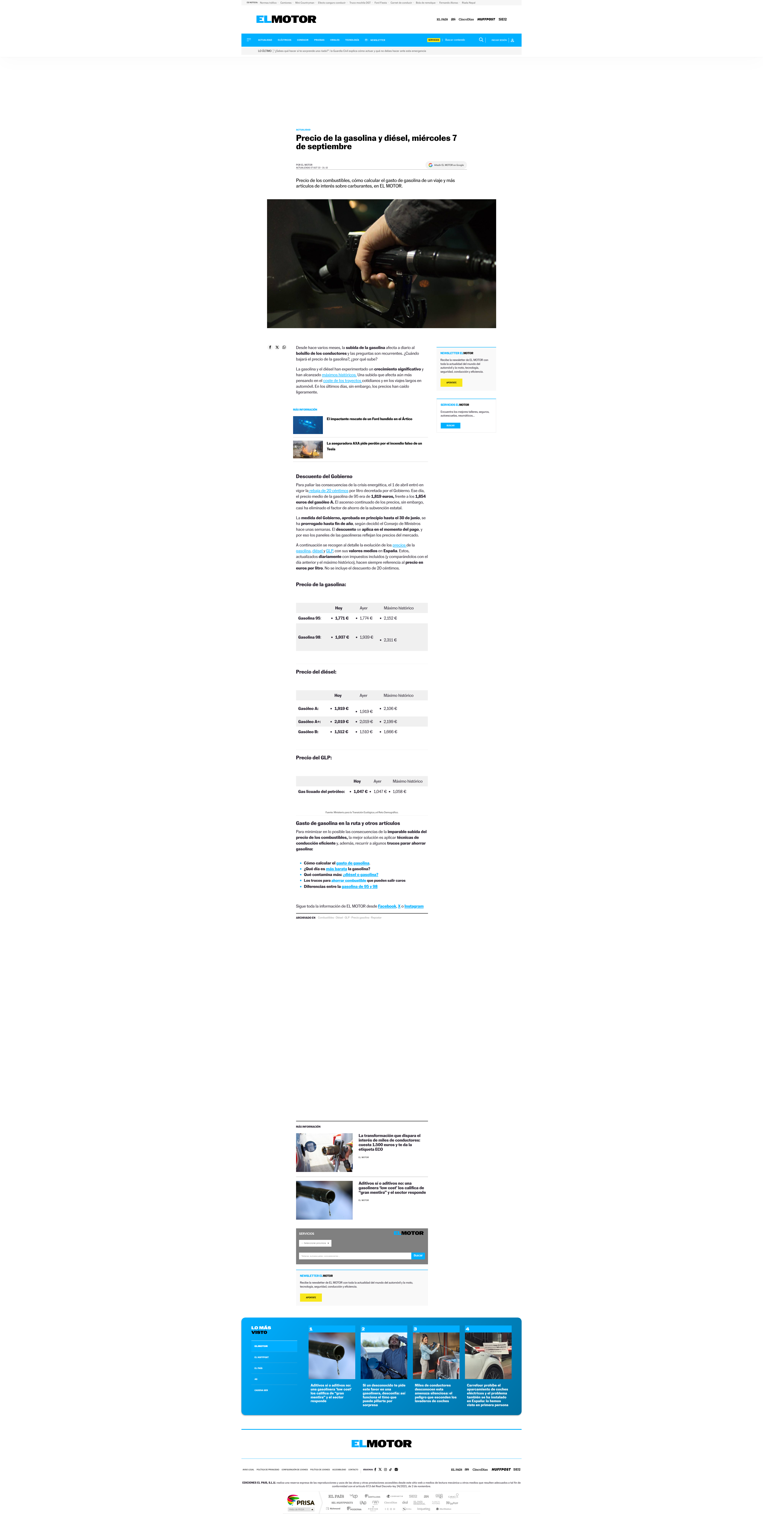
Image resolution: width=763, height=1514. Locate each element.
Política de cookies (320, 1470)
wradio (375, 1502)
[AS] (453, 19)
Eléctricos (284, 40)
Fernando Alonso (449, 2)
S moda (406, 1508)
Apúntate (311, 1297)
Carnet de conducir (402, 2)
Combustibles (326, 917)
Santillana (374, 1496)
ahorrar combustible (348, 880)
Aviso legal (248, 1470)
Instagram (414, 906)
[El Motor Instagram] (385, 1470)
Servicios (433, 40)
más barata (336, 868)
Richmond (334, 1508)
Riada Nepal (468, 2)
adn (437, 1496)
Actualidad (265, 40)
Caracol (452, 1496)
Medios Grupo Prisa (301, 1509)
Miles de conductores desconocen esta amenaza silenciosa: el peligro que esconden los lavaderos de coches (436, 1393)
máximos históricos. (339, 374)
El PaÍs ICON (390, 1508)
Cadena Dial (405, 1502)
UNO (363, 1502)
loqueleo (424, 1508)
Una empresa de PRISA (301, 1499)
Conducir (302, 40)
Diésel (339, 917)
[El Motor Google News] (396, 1470)
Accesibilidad (339, 1470)
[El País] (442, 19)
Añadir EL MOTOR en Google (449, 165)
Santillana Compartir (395, 1496)
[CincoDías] (466, 19)
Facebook (387, 906)
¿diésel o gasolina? (360, 874)
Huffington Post (341, 1502)
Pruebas (319, 40)
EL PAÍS (258, 1368)
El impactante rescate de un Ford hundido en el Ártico (369, 419)
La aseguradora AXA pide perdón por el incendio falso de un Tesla (374, 446)
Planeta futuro (434, 1502)
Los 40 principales (355, 1496)
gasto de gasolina (352, 862)
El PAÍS (336, 1496)
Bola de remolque (426, 2)
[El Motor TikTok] (390, 1470)
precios (400, 544)
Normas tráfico (268, 2)
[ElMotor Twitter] (380, 1470)
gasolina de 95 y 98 (360, 886)
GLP (329, 550)
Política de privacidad (268, 1470)
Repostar (376, 917)
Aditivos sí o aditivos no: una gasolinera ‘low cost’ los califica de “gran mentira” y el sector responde (392, 1188)
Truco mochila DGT (360, 2)
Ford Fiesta (381, 2)
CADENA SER (261, 1390)
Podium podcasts (373, 1508)
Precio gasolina (360, 917)
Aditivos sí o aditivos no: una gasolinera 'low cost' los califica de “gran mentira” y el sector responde (331, 1393)
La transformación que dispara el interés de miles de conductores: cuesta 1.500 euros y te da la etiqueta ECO (389, 1142)
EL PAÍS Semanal (419, 1502)
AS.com (424, 1496)
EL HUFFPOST (262, 1357)
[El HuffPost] (486, 19)
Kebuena (449, 1502)
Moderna (353, 1508)
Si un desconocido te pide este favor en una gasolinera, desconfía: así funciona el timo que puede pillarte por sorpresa (384, 1395)
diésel (317, 550)
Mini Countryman (305, 2)
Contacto (353, 1470)
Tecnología (352, 40)
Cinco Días (390, 1502)
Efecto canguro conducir (332, 2)
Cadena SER (412, 1496)
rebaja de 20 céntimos (329, 490)
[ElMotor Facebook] (375, 1470)
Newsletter (377, 40)
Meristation (443, 1508)
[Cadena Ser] (503, 19)
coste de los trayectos (342, 380)
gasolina (303, 550)
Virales (334, 40)
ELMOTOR (261, 1346)
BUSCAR (451, 425)
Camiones (286, 2)
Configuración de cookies (295, 1470)
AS (256, 1379)
